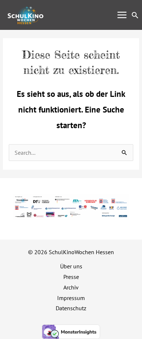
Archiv (71, 287)
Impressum (71, 297)
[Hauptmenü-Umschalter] (122, 14)
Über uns (71, 266)
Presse (71, 276)
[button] (135, 15)
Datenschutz (71, 308)
